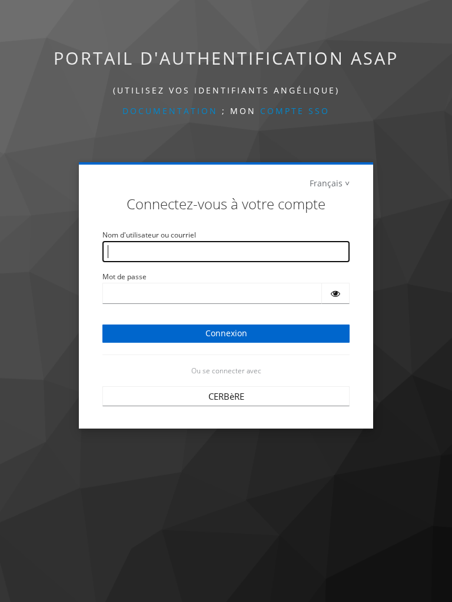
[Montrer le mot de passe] (335, 293)
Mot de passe (124, 277)
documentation (170, 110)
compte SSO (295, 110)
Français (326, 183)
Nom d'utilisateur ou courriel (149, 235)
